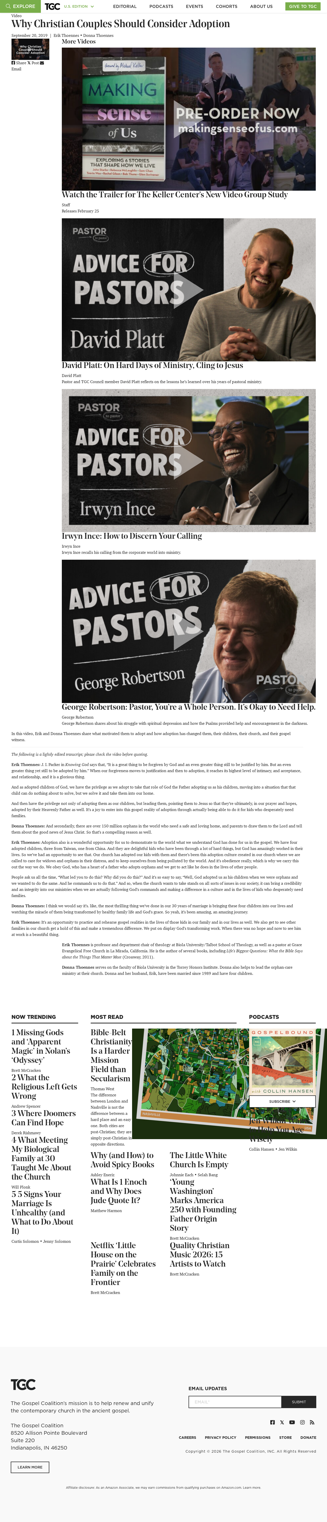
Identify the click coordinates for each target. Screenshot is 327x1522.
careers (188, 1437)
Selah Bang (208, 1175)
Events (194, 6)
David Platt (71, 375)
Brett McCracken (26, 1070)
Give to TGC (303, 6)
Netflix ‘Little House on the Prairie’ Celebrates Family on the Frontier (123, 1264)
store (286, 1437)
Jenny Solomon (57, 1241)
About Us (261, 6)
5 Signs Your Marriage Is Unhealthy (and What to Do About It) (42, 1213)
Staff (66, 205)
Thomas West (102, 1089)
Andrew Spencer (26, 1106)
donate (308, 1437)
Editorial (125, 6)
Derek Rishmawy (26, 1133)
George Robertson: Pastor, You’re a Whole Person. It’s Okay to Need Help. (189, 708)
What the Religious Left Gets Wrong (44, 1087)
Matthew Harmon (106, 1210)
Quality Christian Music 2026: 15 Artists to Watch (200, 1255)
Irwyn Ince (71, 546)
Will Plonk (20, 1187)
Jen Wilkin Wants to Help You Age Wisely (279, 1130)
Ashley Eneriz (102, 1175)
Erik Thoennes (67, 35)
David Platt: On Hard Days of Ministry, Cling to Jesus (152, 366)
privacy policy (221, 1437)
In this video (22, 733)
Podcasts (161, 6)
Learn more (251, 1487)
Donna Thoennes (98, 35)
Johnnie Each (182, 1175)
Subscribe (280, 1101)
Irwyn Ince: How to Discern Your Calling (132, 537)
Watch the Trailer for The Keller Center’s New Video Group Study (175, 195)
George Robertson (78, 717)
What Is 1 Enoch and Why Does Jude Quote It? (119, 1192)
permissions (258, 1437)
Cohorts (226, 6)
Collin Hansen (262, 1149)
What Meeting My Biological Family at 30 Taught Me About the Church (41, 1159)
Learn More (30, 1467)
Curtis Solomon (25, 1241)
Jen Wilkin (287, 1149)
